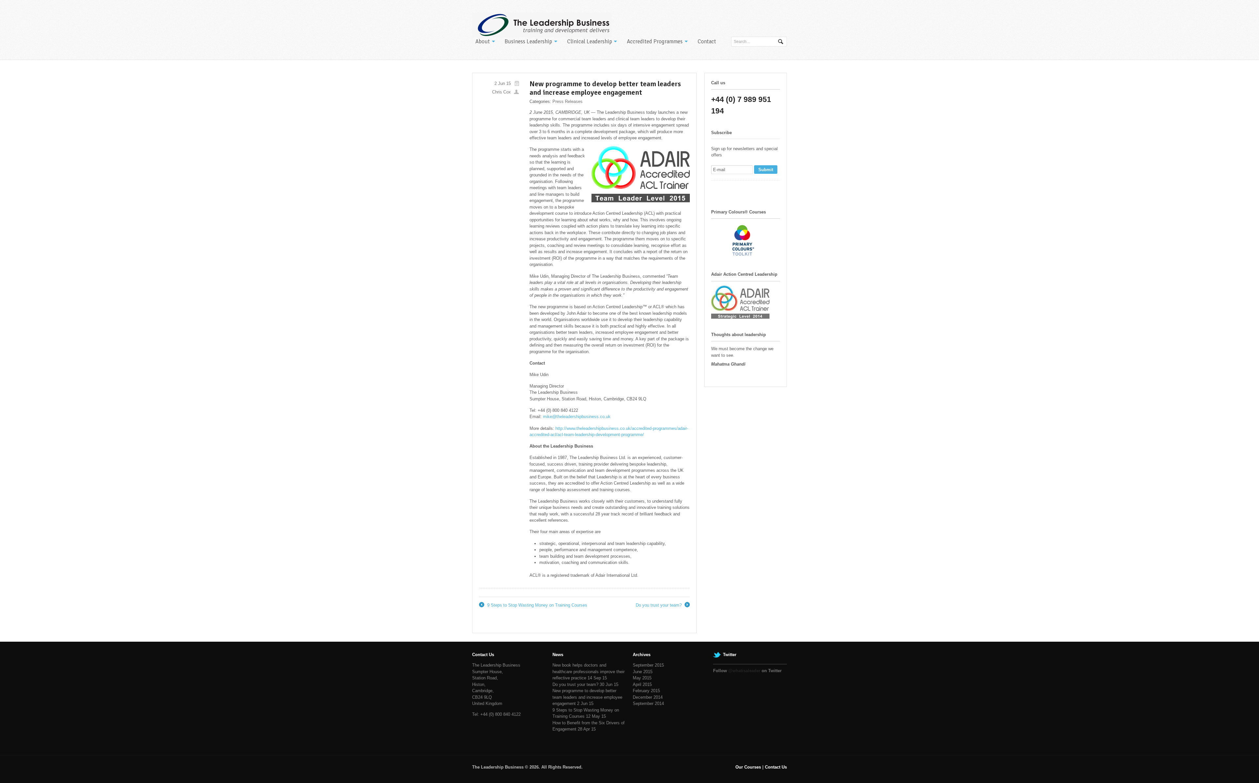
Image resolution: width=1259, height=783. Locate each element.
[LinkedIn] (740, 189)
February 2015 (646, 690)
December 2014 (648, 697)
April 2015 (642, 684)
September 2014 (648, 703)
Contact (707, 41)
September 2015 (648, 665)
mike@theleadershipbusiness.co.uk (576, 416)
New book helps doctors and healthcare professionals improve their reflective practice (588, 671)
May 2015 (642, 677)
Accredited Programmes (655, 41)
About (482, 41)
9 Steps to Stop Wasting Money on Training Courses (533, 606)
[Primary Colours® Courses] (744, 255)
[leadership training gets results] (541, 25)
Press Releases (567, 101)
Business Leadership (528, 41)
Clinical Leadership (589, 41)
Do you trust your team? (662, 606)
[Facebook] (728, 189)
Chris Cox (501, 92)
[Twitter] (716, 189)
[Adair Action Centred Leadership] (740, 315)
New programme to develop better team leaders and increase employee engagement (587, 697)
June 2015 (642, 671)
